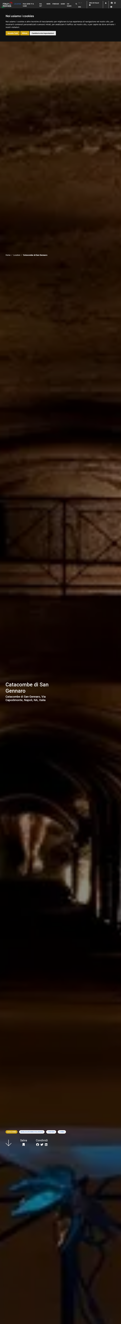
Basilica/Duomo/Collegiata (32, 1132)
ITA (79, 3)
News (48, 4)
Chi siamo (69, 5)
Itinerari (55, 4)
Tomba (62, 1132)
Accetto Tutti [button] (13, 33)
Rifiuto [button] (24, 33)
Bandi (63, 4)
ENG (79, 7)
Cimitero (51, 1132)
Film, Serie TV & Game (28, 5)
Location (17, 4)
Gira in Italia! (94, 3)
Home (8, 255)
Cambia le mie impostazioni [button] (43, 33)
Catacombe (11, 1132)
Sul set (40, 5)
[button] (76, 4)
